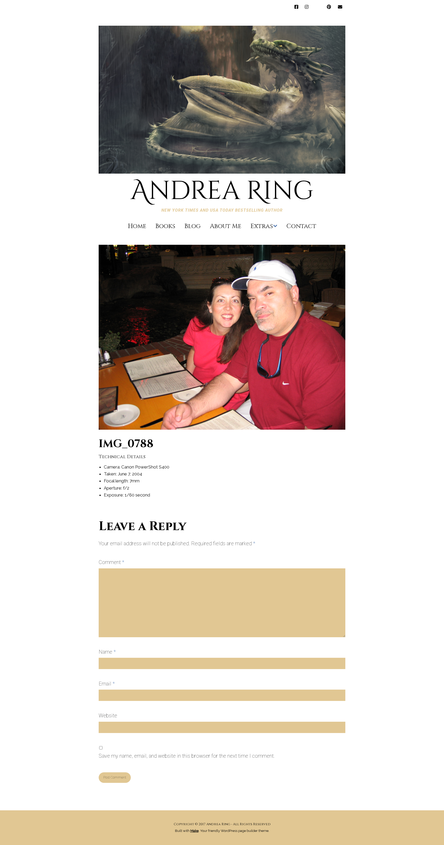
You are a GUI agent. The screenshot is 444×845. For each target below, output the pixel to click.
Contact (301, 226)
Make (194, 831)
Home (137, 226)
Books (165, 226)
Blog (192, 226)
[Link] (317, 7)
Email (107, 684)
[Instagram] (306, 7)
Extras (262, 226)
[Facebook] (297, 7)
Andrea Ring (222, 191)
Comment (111, 562)
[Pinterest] (329, 7)
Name (107, 652)
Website (108, 715)
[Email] (340, 7)
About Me (225, 226)
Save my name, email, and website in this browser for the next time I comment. (187, 756)
